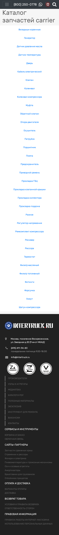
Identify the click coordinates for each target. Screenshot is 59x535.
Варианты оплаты (15, 489)
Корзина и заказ (15, 435)
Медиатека (14, 389)
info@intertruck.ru (20, 357)
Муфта (29, 105)
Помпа (29, 155)
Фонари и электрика (15, 458)
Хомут (29, 299)
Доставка (10, 493)
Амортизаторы (12, 470)
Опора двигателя (29, 122)
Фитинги (29, 282)
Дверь (29, 63)
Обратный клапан (29, 113)
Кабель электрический (29, 71)
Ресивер (29, 240)
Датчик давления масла (29, 46)
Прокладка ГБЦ (30, 181)
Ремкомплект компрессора (29, 231)
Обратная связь (14, 439)
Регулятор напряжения (29, 223)
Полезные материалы (21, 401)
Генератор (29, 38)
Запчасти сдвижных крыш (19, 450)
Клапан (30, 80)
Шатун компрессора (29, 307)
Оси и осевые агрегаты (17, 466)
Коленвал (29, 88)
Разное (29, 214)
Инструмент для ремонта (23, 412)
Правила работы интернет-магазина (27, 519)
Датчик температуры (29, 55)
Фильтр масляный (29, 265)
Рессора (29, 248)
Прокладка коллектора (30, 198)
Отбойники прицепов (16, 478)
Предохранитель (30, 164)
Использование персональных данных (29, 523)
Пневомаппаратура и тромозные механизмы (28, 462)
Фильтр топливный (30, 273)
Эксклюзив (14, 406)
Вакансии (14, 417)
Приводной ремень (29, 172)
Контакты (13, 423)
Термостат (29, 256)
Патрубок (30, 139)
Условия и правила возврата (22, 504)
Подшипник (29, 147)
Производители (17, 378)
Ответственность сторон (19, 508)
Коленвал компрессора (29, 97)
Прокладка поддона (29, 206)
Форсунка (29, 290)
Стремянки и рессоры (16, 454)
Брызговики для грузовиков (20, 474)
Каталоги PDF (16, 395)
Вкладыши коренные (30, 29)
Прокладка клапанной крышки (29, 189)
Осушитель (29, 130)
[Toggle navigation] (7, 4)
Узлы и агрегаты (18, 384)
